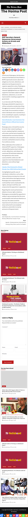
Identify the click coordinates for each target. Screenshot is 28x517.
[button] (2, 23)
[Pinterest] (15, 70)
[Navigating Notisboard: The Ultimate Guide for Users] (14, 267)
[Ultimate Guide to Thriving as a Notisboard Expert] (14, 241)
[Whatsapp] (24, 70)
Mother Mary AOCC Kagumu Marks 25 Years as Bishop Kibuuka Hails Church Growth (13, 390)
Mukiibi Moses (6, 420)
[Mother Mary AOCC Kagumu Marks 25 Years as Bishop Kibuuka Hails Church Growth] (14, 379)
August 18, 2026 (13, 393)
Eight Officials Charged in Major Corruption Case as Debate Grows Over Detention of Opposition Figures (14, 499)
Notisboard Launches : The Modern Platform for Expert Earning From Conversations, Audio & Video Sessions (14, 305)
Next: (15, 222)
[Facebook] (3, 70)
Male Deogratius (6, 45)
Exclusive (9, 274)
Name (3, 347)
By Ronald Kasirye (6, 256)
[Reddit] (9, 70)
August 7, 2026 (13, 420)
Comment (5, 327)
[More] (3, 73)
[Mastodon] (18, 70)
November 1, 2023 (15, 45)
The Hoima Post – (14, 13)
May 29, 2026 (14, 309)
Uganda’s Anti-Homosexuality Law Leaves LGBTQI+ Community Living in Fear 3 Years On (13, 417)
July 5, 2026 (14, 256)
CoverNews (22, 509)
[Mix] (21, 70)
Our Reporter (5, 393)
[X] (6, 70)
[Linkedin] (12, 70)
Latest (9, 248)
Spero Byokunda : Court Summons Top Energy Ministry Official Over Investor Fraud (13, 122)
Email (16, 347)
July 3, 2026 (13, 502)
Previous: (13, 216)
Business (4, 35)
